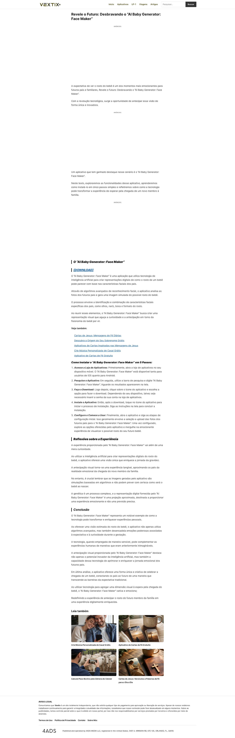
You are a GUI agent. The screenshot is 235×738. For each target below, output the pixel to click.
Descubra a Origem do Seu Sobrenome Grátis (99, 340)
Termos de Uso (45, 720)
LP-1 (134, 4)
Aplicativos (122, 4)
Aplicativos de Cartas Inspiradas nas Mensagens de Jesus (106, 345)
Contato (81, 720)
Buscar (191, 4)
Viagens (143, 4)
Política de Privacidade (65, 720)
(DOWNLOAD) (83, 270)
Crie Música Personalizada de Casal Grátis (97, 350)
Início (111, 4)
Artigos (154, 4)
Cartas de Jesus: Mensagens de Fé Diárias (97, 335)
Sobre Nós (92, 720)
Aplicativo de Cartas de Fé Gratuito (93, 355)
